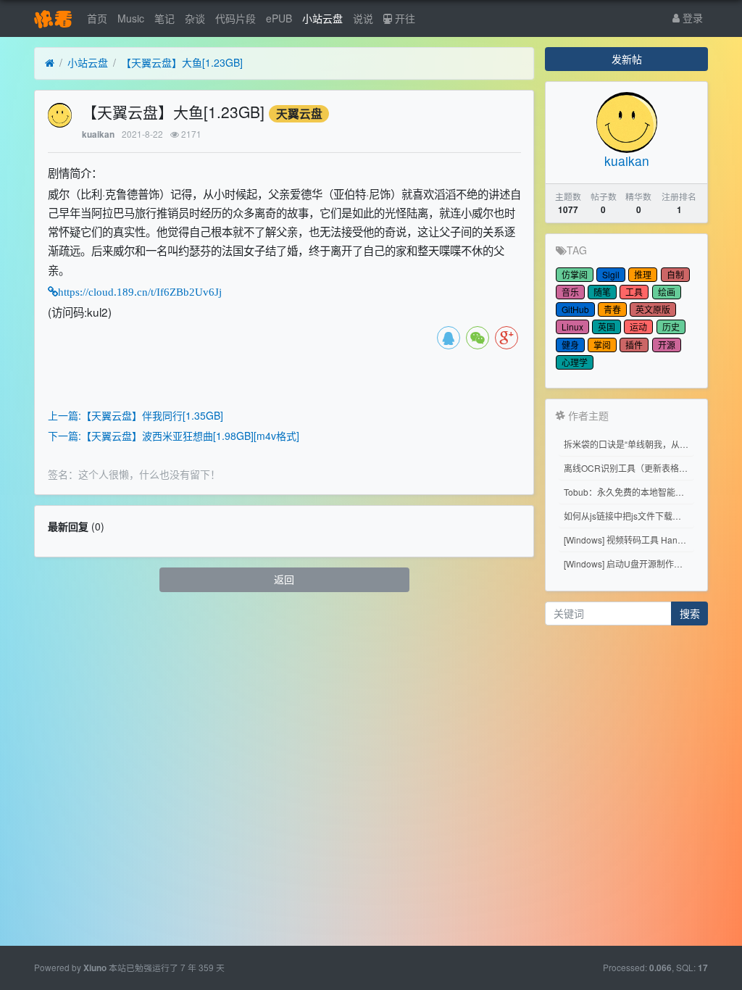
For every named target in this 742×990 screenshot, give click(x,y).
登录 (691, 17)
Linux (572, 326)
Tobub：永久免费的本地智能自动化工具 (629, 492)
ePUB (279, 18)
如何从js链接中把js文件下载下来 (627, 515)
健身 (570, 344)
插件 (634, 344)
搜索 (690, 613)
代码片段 (235, 18)
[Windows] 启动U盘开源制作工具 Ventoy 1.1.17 (629, 563)
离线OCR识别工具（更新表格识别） (629, 468)
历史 (671, 326)
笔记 (164, 18)
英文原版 (652, 309)
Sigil (611, 274)
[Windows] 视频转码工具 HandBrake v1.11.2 (629, 539)
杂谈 (195, 18)
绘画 (666, 292)
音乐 (570, 292)
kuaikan (98, 134)
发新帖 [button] (627, 58)
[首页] (49, 63)
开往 (403, 18)
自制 (675, 274)
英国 (606, 326)
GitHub (575, 309)
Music (130, 18)
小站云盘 (322, 18)
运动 (638, 326)
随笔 (602, 292)
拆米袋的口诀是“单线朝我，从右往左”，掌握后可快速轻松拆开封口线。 (629, 444)
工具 (634, 292)
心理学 (575, 362)
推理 (642, 274)
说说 (363, 18)
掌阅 (602, 344)
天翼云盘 (299, 113)
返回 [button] (284, 579)
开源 (666, 344)
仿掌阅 (575, 274)
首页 (97, 18)
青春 (612, 309)
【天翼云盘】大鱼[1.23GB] (182, 62)
